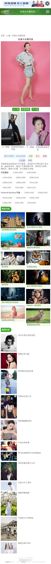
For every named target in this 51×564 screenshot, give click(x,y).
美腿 (45, 156)
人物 (8, 35)
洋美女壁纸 (6, 249)
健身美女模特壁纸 (33, 247)
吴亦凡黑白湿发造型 (26, 335)
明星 (30, 160)
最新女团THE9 (24, 543)
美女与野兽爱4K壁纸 (34, 286)
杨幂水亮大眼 (24, 354)
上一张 (16, 109)
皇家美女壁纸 (32, 267)
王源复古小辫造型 (25, 518)
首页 (3, 35)
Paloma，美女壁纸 (34, 305)
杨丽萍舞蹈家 (24, 493)
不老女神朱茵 (24, 442)
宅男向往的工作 (24, 396)
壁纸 (22, 562)
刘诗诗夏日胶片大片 (26, 463)
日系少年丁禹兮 (24, 482)
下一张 (35, 109)
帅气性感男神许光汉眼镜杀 (29, 453)
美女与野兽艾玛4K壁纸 (10, 302)
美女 (38, 156)
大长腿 (22, 160)
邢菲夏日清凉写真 (25, 371)
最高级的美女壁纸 (33, 325)
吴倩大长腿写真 (27, 11)
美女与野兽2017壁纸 (34, 227)
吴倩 (31, 156)
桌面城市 (7, 562)
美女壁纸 (5, 267)
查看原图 (25, 109)
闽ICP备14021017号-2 (25, 560)
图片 (25, 562)
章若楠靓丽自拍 (24, 421)
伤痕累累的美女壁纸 (9, 230)
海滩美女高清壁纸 (8, 320)
